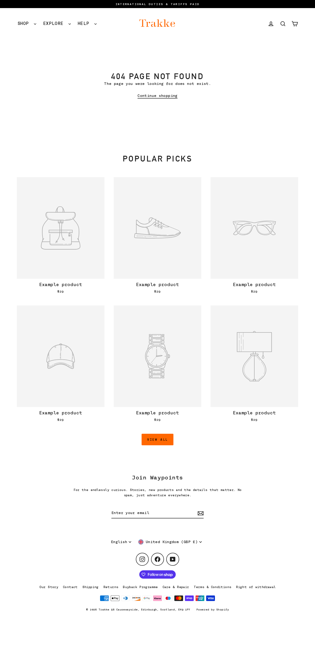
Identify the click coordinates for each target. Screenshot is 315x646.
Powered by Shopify (212, 609)
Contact (70, 587)
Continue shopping (157, 96)
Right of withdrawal (256, 587)
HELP (85, 23)
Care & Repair (176, 587)
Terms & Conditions (213, 587)
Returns (111, 587)
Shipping (90, 587)
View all (157, 439)
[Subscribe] (200, 513)
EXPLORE (54, 23)
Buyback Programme (140, 587)
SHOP (25, 23)
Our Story (48, 587)
